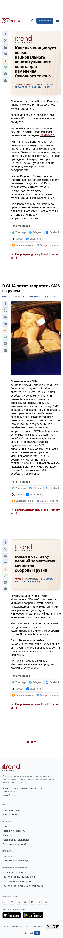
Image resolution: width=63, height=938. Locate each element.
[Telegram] (32, 902)
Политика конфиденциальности (18, 877)
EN (26, 933)
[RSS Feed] (45, 902)
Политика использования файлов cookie (22, 886)
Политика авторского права (16, 881)
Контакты (7, 835)
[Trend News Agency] (11, 767)
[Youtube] (25, 902)
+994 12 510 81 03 (10, 792)
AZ (31, 933)
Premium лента (9, 814)
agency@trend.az (9, 795)
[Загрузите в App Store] (11, 915)
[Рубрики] (57, 21)
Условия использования (14, 872)
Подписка (7, 856)
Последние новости (12, 810)
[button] (5, 34)
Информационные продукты (16, 860)
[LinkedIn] (39, 902)
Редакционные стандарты (15, 840)
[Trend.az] (11, 20)
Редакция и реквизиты (13, 831)
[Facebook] (12, 902)
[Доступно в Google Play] (33, 915)
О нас (5, 826)
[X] (18, 902)
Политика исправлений (14, 844)
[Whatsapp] (5, 902)
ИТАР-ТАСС (47, 135)
